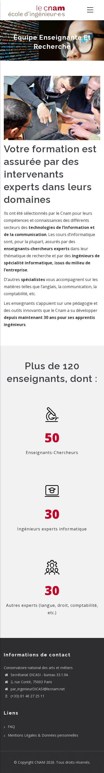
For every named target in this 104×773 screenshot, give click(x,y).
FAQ (11, 726)
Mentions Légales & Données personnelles (43, 735)
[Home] (35, 10)
